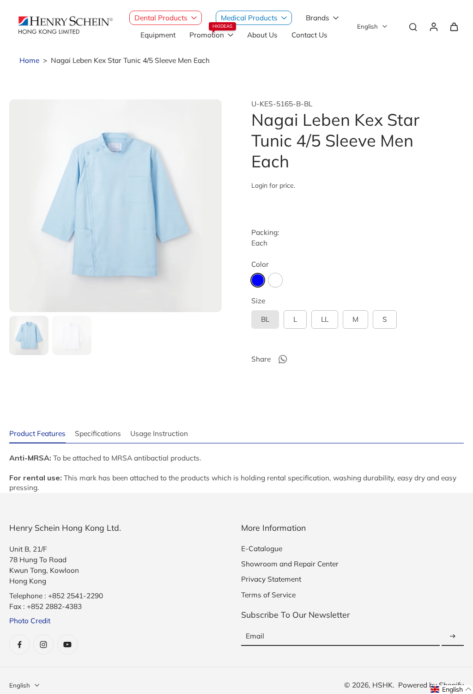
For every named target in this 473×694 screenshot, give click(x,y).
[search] (413, 26)
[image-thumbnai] (29, 335)
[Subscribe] (453, 636)
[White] (275, 280)
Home (29, 60)
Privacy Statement (271, 579)
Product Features (37, 433)
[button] (451, 689)
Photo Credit (29, 620)
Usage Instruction (159, 433)
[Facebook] (19, 644)
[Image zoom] (115, 205)
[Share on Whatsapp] (283, 359)
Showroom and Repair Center (290, 563)
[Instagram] (43, 644)
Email (255, 636)
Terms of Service (268, 594)
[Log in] (433, 26)
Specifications (98, 433)
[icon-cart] (453, 26)
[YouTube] (67, 644)
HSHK (382, 685)
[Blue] (257, 280)
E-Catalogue (261, 548)
